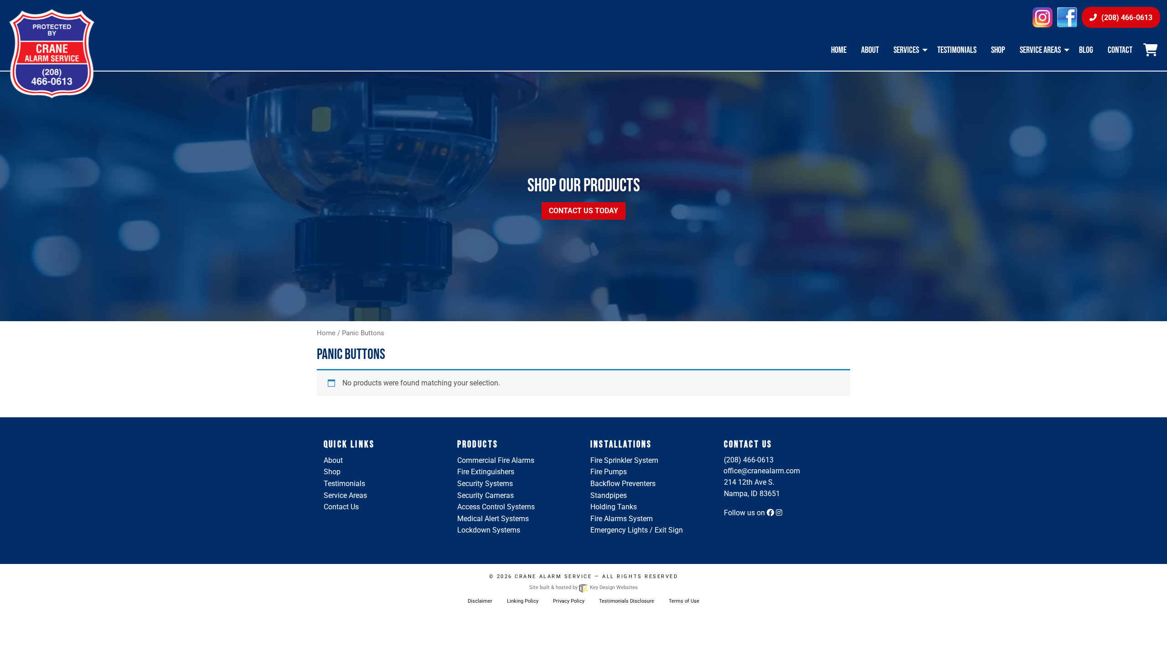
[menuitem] (839, 50)
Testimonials (344, 483)
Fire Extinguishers (485, 471)
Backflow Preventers (623, 483)
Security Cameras (485, 495)
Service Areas (345, 495)
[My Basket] (1151, 50)
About (333, 460)
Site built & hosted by (583, 587)
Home (326, 333)
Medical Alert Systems (493, 518)
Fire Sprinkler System (624, 460)
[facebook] (1067, 16)
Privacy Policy (568, 601)
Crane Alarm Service (553, 576)
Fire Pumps (608, 471)
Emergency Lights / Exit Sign (636, 530)
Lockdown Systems (488, 530)
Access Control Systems (496, 506)
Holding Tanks (613, 506)
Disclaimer (480, 601)
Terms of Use (684, 601)
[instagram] (1043, 16)
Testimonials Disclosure (626, 601)
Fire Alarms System (621, 518)
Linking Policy (522, 601)
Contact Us (341, 506)
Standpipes (608, 495)
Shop (332, 471)
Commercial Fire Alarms (495, 460)
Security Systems (485, 483)
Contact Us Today (583, 210)
